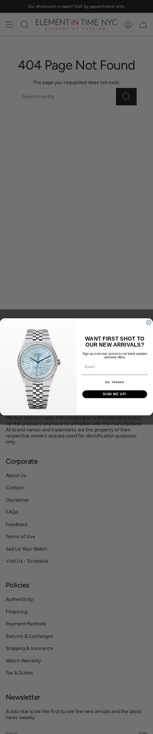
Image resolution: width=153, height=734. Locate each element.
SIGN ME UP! (115, 394)
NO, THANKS (114, 382)
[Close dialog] (148, 322)
